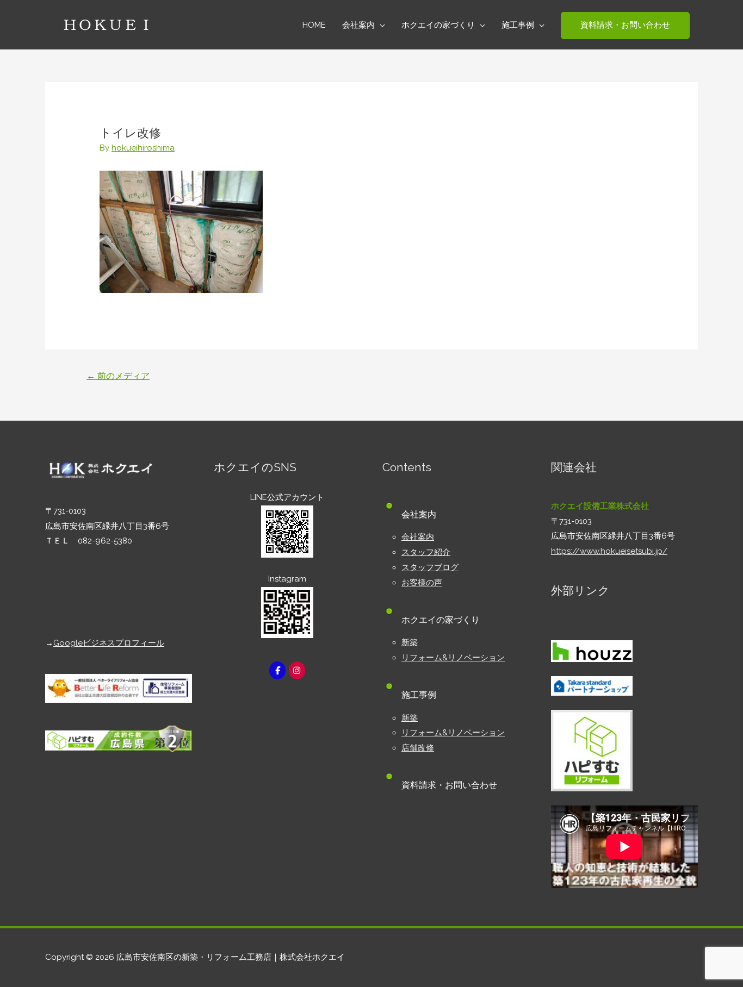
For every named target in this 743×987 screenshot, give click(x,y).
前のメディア (118, 376)
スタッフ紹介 (425, 552)
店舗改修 (417, 748)
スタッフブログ (430, 567)
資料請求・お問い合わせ (449, 785)
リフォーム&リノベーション (453, 658)
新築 (409, 642)
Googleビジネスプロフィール (108, 643)
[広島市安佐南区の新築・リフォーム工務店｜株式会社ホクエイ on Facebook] (277, 670)
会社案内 (417, 537)
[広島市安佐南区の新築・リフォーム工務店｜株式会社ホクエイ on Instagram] (297, 670)
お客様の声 (421, 583)
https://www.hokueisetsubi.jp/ (609, 551)
